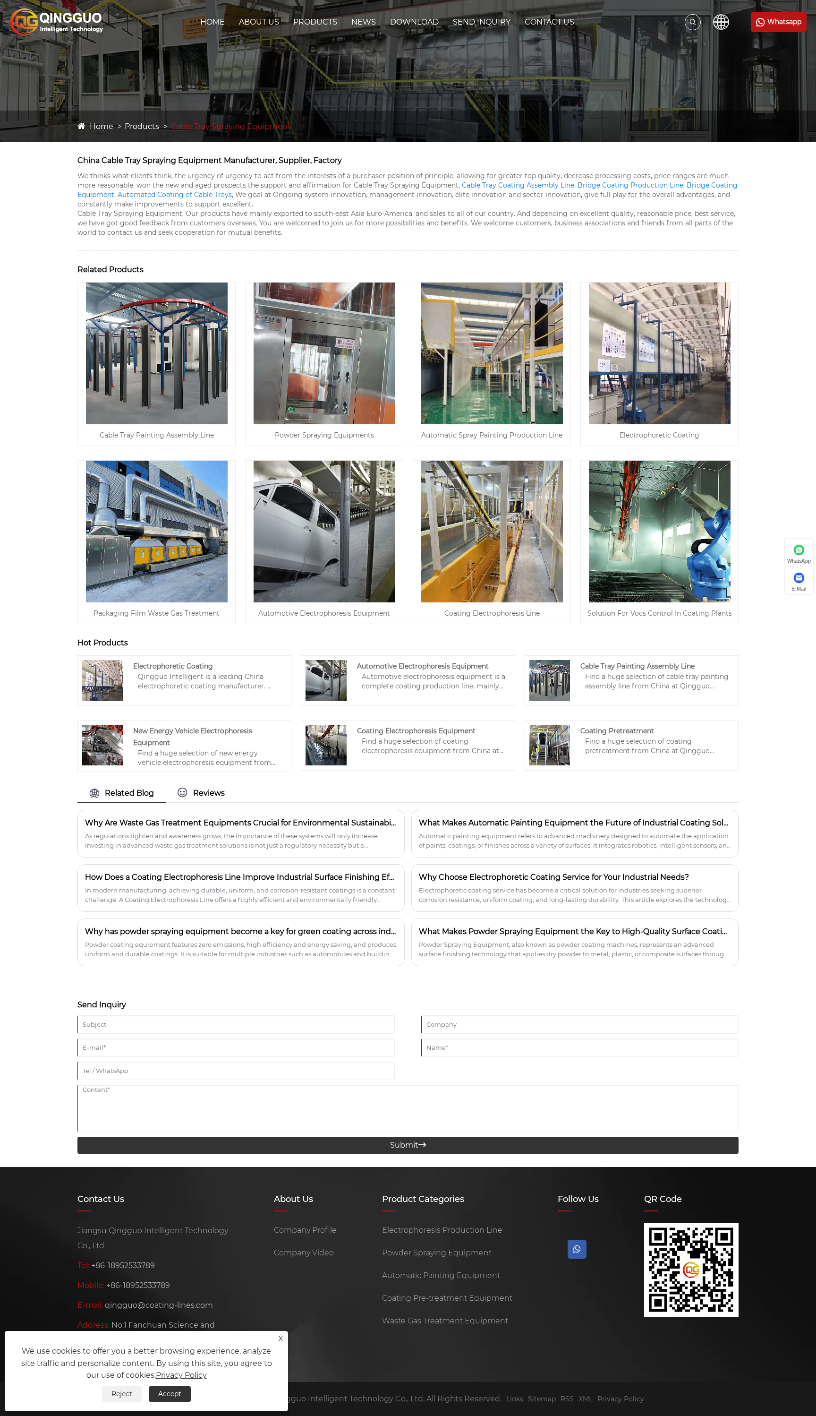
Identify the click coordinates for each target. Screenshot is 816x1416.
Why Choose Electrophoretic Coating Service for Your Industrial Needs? (554, 877)
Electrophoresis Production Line (442, 1230)
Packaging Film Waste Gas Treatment (157, 613)
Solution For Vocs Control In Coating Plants (659, 613)
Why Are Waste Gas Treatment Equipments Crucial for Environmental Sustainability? (241, 822)
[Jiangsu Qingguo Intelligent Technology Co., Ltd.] (56, 22)
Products (315, 21)
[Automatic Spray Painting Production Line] (492, 286)
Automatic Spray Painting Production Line (491, 435)
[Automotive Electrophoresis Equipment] (324, 464)
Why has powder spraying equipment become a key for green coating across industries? (241, 931)
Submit (408, 1145)
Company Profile (305, 1230)
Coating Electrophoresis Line (492, 613)
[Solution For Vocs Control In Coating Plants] (660, 464)
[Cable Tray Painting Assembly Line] (157, 286)
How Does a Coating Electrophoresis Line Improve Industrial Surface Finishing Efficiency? (241, 877)
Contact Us (549, 21)
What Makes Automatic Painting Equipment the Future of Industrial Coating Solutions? (575, 822)
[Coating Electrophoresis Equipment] (326, 728)
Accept (169, 1394)
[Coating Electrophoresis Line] (492, 464)
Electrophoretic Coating (659, 435)
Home (212, 21)
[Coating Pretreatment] (549, 728)
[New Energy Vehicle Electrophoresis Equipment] (102, 728)
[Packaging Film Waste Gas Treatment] (157, 464)
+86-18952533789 (123, 1265)
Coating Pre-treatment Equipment (447, 1298)
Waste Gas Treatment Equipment (445, 1320)
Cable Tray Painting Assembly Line (157, 435)
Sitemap (542, 1399)
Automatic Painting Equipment (441, 1275)
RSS (567, 1399)
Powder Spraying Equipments (324, 435)
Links (514, 1399)
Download (414, 21)
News (363, 21)
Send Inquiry (481, 21)
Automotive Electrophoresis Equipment (324, 613)
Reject (121, 1394)
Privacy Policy (620, 1399)
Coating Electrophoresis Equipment (416, 731)
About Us (259, 21)
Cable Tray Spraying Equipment (230, 126)
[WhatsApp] (577, 1249)
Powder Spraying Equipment (437, 1252)
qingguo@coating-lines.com (159, 1305)
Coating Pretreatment (617, 731)
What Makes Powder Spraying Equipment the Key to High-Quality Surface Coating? (575, 931)
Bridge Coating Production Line (630, 185)
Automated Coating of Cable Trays (175, 194)
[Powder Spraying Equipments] (324, 286)
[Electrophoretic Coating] (660, 286)
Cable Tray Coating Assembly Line (518, 185)
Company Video (304, 1252)
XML (585, 1399)
